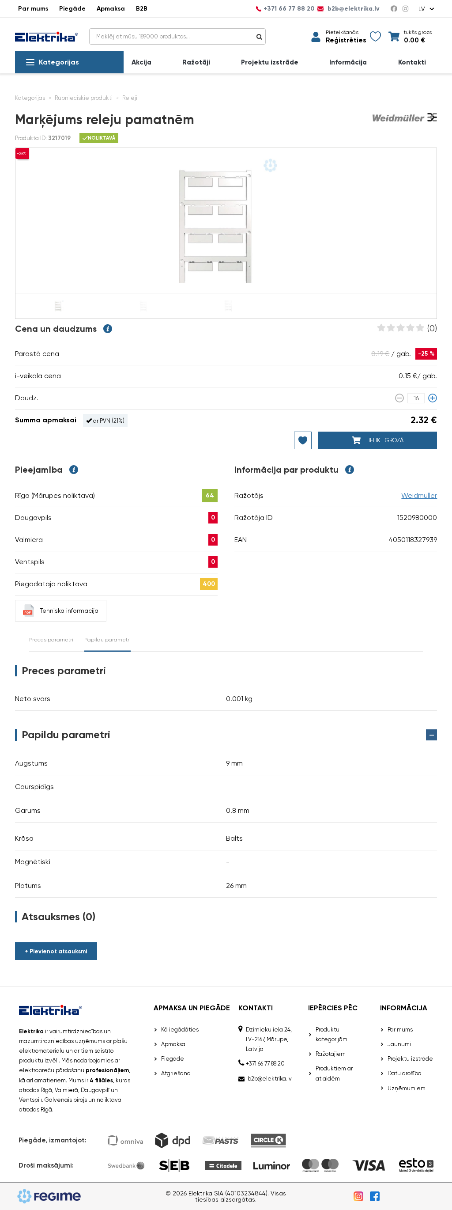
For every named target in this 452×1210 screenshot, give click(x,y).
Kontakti (412, 62)
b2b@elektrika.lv (353, 9)
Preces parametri (51, 640)
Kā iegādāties (180, 1029)
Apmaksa (111, 8)
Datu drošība (405, 1073)
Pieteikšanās (342, 32)
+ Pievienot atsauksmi (56, 951)
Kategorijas (59, 62)
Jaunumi (399, 1044)
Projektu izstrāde (269, 62)
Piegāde (72, 8)
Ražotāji (196, 62)
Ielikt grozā (385, 440)
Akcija (141, 62)
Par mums (33, 8)
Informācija (348, 62)
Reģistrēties (346, 40)
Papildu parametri (107, 640)
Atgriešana (176, 1073)
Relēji (129, 98)
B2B (141, 8)
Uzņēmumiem (407, 1088)
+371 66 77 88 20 (289, 9)
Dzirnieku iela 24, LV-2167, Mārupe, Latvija (269, 1039)
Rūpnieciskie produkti (84, 98)
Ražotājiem (331, 1054)
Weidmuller (419, 495)
